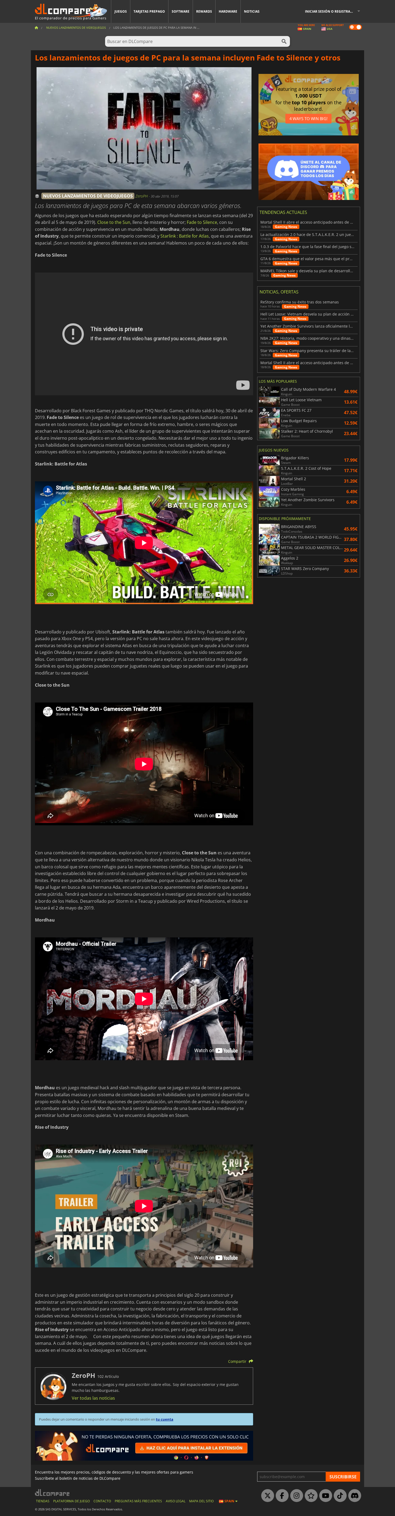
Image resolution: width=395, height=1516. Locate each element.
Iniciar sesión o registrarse (330, 11)
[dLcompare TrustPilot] (310, 1496)
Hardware (228, 11)
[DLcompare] (52, 1492)
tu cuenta (164, 1419)
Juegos (120, 11)
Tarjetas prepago (149, 11)
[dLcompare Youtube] (324, 1496)
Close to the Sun (113, 222)
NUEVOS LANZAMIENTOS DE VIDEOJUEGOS (88, 196)
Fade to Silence (202, 222)
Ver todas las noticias (93, 1398)
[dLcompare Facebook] (281, 1496)
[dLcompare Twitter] (266, 1496)
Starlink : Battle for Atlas (184, 236)
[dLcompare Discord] (353, 1496)
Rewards (204, 11)
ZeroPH (142, 196)
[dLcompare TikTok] (339, 1496)
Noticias (252, 11)
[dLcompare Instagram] (295, 1496)
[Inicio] (36, 28)
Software (180, 11)
